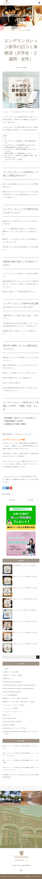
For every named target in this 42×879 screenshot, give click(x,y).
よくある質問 (24, 836)
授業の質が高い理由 (7, 816)
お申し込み (23, 843)
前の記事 (12, 500)
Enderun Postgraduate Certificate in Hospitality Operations (18, 688)
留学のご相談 (24, 839)
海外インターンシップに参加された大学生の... (25, 576)
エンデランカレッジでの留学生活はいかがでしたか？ (20, 145)
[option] (10, 798)
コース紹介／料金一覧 (26, 814)
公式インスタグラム (7, 836)
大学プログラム (24, 816)
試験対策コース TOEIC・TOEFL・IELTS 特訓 (15, 698)
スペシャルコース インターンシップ (12, 711)
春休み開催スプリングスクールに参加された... (25, 565)
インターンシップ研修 (26, 823)
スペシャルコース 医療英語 (10, 708)
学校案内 (4, 812)
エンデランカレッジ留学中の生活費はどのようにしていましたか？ (21, 150)
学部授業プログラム (8, 678)
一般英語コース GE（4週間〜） (11, 672)
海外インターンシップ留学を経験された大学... (25, 599)
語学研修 (23, 812)
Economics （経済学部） (9, 725)
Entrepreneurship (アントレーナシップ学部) (14, 728)
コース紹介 (5, 668)
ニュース (4, 832)
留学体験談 (24, 67)
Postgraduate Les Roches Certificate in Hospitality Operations (19, 685)
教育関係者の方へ (25, 834)
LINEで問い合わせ (25, 841)
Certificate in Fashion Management (12, 692)
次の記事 (30, 500)
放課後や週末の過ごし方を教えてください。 (17, 147)
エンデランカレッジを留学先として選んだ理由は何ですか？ (21, 142)
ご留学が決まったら (25, 832)
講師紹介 (4, 814)
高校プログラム (7, 715)
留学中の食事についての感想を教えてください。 (19, 153)
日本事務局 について (7, 819)
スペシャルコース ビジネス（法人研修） (14, 705)
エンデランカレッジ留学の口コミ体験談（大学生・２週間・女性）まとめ (21, 156)
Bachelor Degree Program (10, 718)
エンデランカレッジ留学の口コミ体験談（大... (25, 610)
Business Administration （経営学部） (13, 721)
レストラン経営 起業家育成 (10, 695)
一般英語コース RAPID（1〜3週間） (13, 675)
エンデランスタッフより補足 (14, 159)
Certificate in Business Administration (12, 682)
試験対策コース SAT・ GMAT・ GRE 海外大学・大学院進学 (19, 701)
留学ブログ (5, 834)
